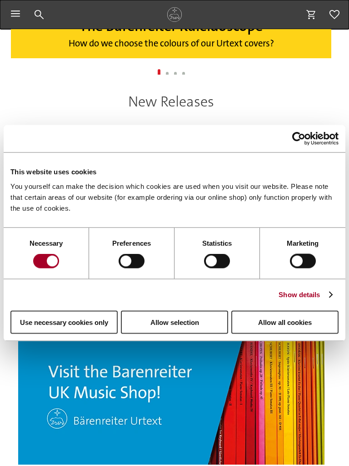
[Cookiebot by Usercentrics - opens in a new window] (299, 139)
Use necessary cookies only (64, 322)
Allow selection (174, 322)
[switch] (132, 261)
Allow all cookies (285, 322)
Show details (299, 295)
